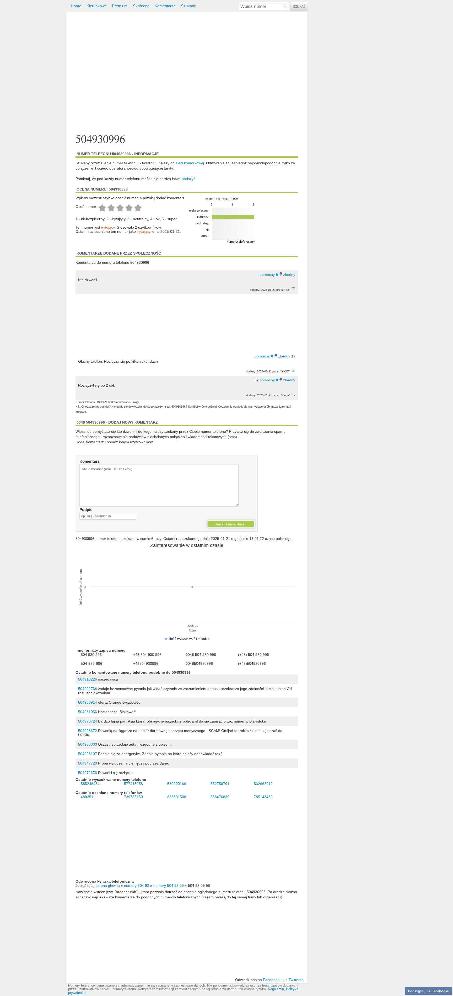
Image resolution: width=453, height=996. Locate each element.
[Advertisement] (187, 73)
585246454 (90, 784)
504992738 (87, 689)
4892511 (88, 797)
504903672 (87, 731)
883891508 (176, 797)
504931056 (87, 712)
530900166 (176, 784)
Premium (120, 6)
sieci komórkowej (190, 163)
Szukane (188, 6)
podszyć (188, 179)
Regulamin (276, 989)
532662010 (263, 784)
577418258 (133, 784)
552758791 (220, 784)
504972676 (87, 773)
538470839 (220, 797)
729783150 (133, 797)
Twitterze (296, 980)
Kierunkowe (97, 6)
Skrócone (141, 6)
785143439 (263, 797)
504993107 (87, 754)
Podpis (85, 509)
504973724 (87, 721)
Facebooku (272, 980)
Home (76, 6)
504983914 (87, 702)
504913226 (87, 679)
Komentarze (165, 6)
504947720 (87, 763)
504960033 (87, 744)
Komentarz (89, 461)
